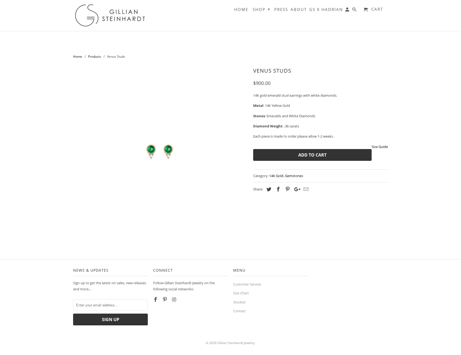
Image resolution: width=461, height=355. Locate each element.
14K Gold (276, 175)
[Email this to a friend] (305, 189)
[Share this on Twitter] (268, 189)
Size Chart (241, 293)
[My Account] (347, 10)
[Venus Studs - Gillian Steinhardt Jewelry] (160, 153)
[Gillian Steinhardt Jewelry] (110, 15)
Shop (262, 9)
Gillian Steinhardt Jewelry (236, 343)
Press (281, 9)
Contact (239, 311)
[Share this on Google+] (296, 189)
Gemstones (294, 175)
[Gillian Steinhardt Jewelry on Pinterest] (165, 299)
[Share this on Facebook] (277, 189)
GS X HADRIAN (326, 9)
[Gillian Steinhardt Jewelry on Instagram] (175, 299)
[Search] (354, 10)
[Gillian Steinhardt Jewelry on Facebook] (156, 299)
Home (241, 9)
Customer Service (247, 284)
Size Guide (380, 146)
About (299, 9)
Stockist (239, 302)
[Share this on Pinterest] (287, 189)
